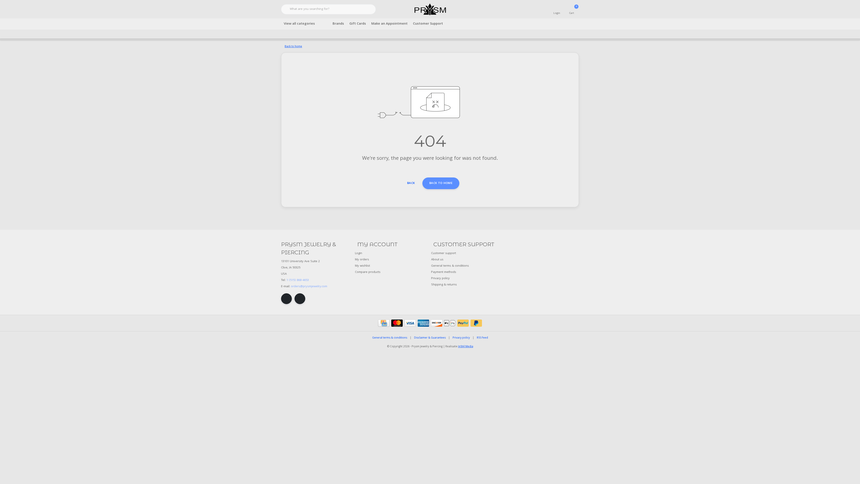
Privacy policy (461, 338)
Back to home (440, 183)
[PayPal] (463, 323)
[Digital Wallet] (450, 323)
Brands (338, 24)
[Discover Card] (436, 323)
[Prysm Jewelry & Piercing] (430, 9)
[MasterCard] (397, 323)
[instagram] (300, 298)
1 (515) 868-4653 (297, 280)
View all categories (299, 24)
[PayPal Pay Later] (476, 323)
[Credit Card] (383, 323)
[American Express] (423, 323)
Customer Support (428, 24)
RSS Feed (482, 338)
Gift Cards (357, 24)
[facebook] (286, 298)
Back (411, 183)
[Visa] (410, 323)
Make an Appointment (389, 24)
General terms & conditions (389, 338)
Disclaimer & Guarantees (430, 338)
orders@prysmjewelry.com (309, 286)
